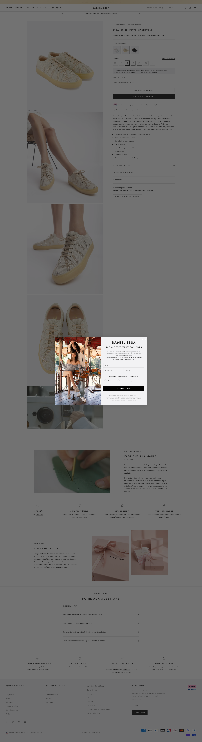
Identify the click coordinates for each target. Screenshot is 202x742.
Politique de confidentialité (128, 400)
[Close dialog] (144, 339)
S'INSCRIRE (123, 389)
